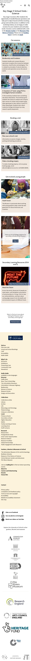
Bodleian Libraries (6, 454)
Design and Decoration (8, 393)
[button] (21, 5)
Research (4, 431)
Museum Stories (6, 391)
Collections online (6, 400)
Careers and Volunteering (9, 471)
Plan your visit (5, 347)
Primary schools (6, 416)
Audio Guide (4, 355)
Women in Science (6, 389)
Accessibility (4, 353)
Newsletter (4, 369)
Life (2, 406)
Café (2, 351)
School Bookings (23, 157)
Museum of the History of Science (11, 456)
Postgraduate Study (7, 434)
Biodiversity (4, 387)
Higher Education (6, 420)
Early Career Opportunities (9, 437)
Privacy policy (5, 490)
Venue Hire (4, 475)
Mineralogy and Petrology (9, 408)
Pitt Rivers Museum (6, 460)
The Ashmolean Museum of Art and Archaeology (15, 452)
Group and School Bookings (9, 349)
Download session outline (21, 54)
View (15, 241)
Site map (3, 499)
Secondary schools (6, 418)
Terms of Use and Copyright (9, 494)
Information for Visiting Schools (19, 132)
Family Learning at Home (8, 424)
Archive (3, 404)
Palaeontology (5, 410)
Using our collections (7, 412)
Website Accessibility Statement (10, 498)
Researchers (4, 433)
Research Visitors (6, 438)
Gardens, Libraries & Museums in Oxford (13, 449)
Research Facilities (6, 441)
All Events (4, 361)
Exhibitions (4, 363)
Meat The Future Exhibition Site (18, 284)
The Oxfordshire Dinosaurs (9, 383)
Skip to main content (5, 2)
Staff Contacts (5, 428)
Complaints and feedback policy (10, 491)
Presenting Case (6, 365)
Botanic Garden (11, 31)
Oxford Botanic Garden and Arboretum (12, 458)
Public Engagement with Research (11, 444)
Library (3, 402)
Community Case (6, 367)
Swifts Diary (4, 379)
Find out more (15, 321)
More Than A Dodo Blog (8, 381)
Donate (3, 473)
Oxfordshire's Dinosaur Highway (10, 385)
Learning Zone (5, 426)
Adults (3, 422)
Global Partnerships (7, 442)
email (21, 35)
